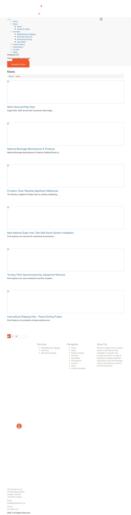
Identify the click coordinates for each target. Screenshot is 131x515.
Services (16, 31)
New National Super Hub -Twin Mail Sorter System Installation (40, 232)
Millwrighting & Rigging (26, 34)
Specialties (21, 41)
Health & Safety (23, 29)
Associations (18, 47)
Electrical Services (24, 36)
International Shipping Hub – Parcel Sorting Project (34, 316)
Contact (16, 49)
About (15, 24)
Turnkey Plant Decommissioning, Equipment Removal (36, 274)
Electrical (45, 350)
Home (15, 21)
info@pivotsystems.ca (16, 503)
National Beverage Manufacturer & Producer (31, 148)
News (15, 52)
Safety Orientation (78, 368)
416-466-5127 (13, 509)
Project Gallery (19, 44)
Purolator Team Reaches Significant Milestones (32, 190)
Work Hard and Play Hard (21, 107)
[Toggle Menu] (9, 19)
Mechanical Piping (24, 39)
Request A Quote (18, 64)
